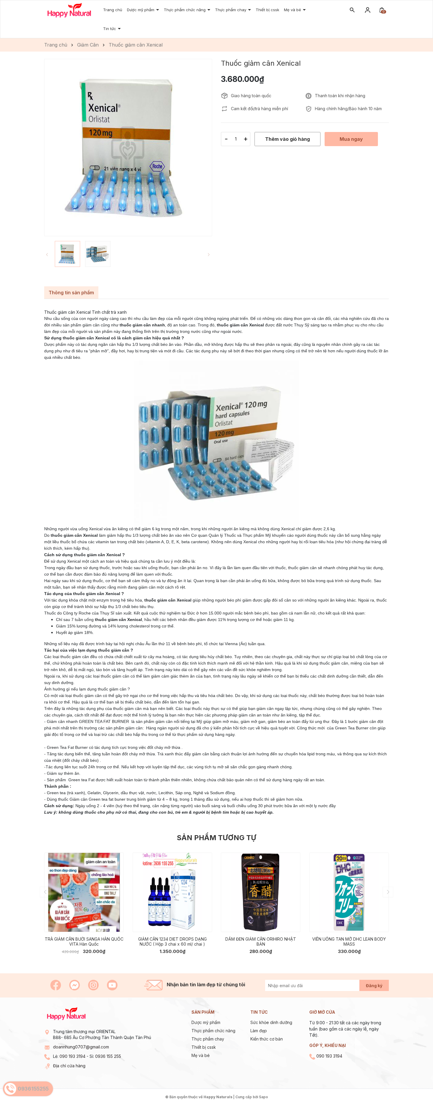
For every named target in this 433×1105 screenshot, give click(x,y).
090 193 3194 (72, 1056)
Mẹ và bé (200, 1055)
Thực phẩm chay (207, 1038)
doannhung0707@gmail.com (81, 1046)
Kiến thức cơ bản (266, 1038)
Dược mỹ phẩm (205, 1022)
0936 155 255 (108, 1056)
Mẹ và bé (293, 9)
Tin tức (110, 28)
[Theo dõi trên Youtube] (112, 984)
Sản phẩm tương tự (216, 837)
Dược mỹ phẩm (141, 9)
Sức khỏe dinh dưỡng (271, 1022)
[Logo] (69, 9)
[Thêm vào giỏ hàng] (115, 923)
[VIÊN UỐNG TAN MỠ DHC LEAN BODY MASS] (349, 892)
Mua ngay (75, 923)
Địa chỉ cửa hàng (69, 1065)
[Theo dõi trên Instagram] (94, 984)
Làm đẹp (258, 1030)
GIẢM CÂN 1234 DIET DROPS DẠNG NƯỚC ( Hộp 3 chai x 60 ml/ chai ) (172, 941)
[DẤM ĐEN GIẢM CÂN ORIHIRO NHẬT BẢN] (260, 892)
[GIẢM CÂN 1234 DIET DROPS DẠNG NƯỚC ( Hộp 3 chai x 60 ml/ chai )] (172, 892)
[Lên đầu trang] (414, 1086)
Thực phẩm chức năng (185, 9)
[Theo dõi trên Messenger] (75, 984)
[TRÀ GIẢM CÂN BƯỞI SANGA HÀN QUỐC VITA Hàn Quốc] (83, 892)
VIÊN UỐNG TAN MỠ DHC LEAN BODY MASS (349, 941)
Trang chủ (112, 9)
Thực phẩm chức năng (213, 1030)
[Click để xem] (128, 147)
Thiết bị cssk (203, 1047)
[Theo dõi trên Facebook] (56, 984)
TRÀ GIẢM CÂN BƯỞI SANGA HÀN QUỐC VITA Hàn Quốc (84, 941)
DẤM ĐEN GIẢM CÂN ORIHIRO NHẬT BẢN (260, 941)
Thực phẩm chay (231, 9)
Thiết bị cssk (267, 9)
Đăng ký (374, 985)
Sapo (263, 1097)
